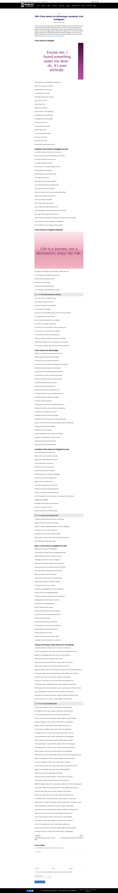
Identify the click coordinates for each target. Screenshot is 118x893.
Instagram (61, 29)
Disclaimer (23, 1)
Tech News (89, 5)
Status (83, 5)
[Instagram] (98, 2)
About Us (37, 1)
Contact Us (88, 891)
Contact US (44, 1)
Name (37, 868)
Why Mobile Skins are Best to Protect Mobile (72, 837)
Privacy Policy (30, 1)
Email (54, 868)
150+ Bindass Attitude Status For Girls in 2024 (51, 36)
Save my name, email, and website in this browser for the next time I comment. (54, 872)
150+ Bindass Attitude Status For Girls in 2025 (45, 837)
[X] (95, 2)
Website (71, 868)
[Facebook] (93, 2)
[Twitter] (30, 891)
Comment (38, 852)
